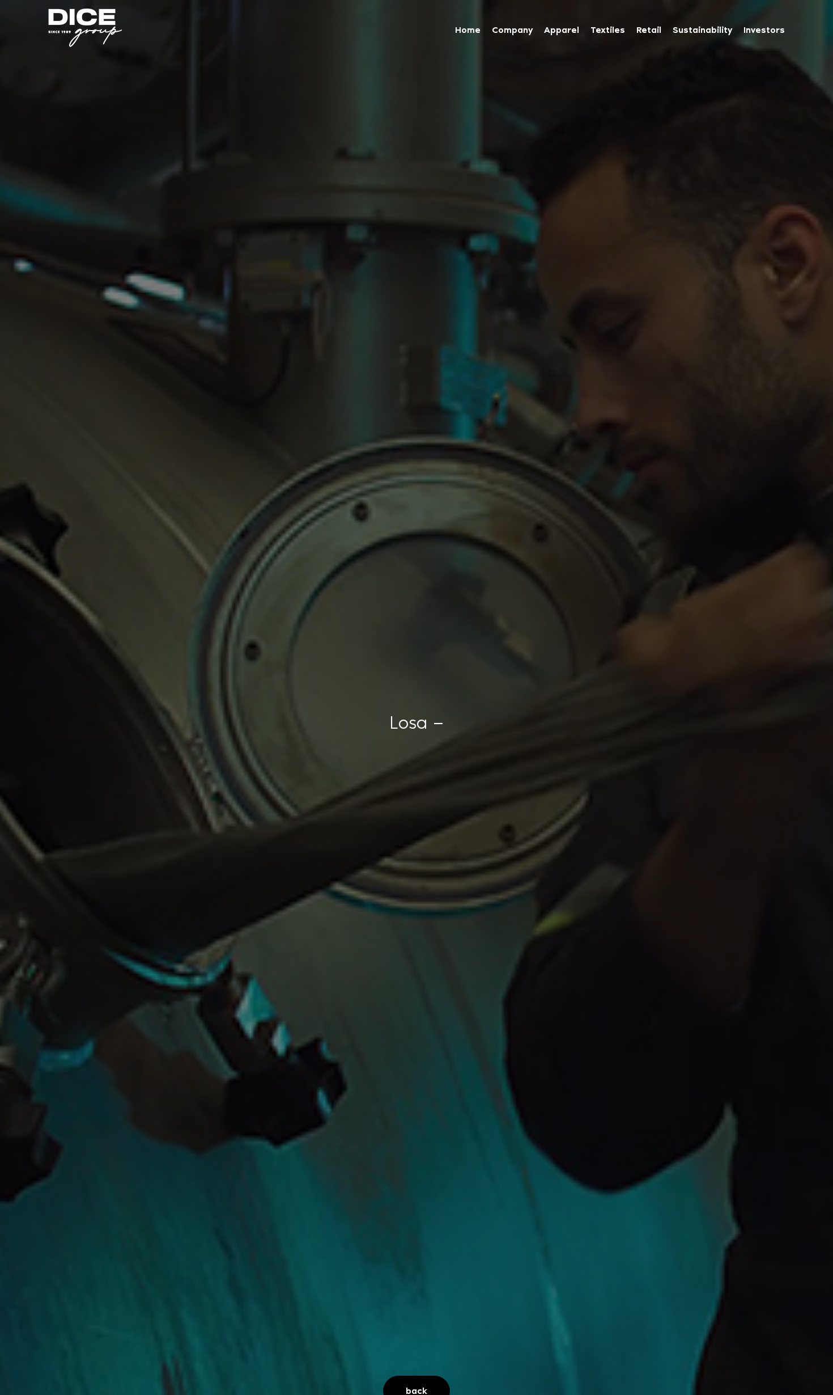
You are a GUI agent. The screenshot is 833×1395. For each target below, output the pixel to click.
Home (468, 29)
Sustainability (702, 29)
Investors (764, 29)
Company (512, 29)
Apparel (561, 29)
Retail (648, 29)
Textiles (607, 29)
